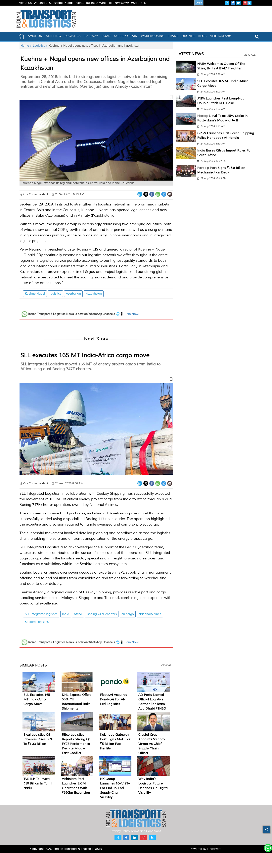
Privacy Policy (120, 831)
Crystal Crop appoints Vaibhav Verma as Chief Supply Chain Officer (151, 744)
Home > (27, 46)
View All (167, 665)
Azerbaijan (73, 294)
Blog (202, 36)
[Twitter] (145, 194)
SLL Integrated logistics (41, 614)
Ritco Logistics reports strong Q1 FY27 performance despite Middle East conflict (76, 744)
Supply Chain (125, 36)
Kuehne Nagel (35, 294)
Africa (78, 614)
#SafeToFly (139, 3)
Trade (173, 36)
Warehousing (152, 36)
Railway (91, 36)
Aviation (35, 36)
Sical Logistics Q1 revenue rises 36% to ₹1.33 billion (38, 739)
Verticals (218, 36)
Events (79, 3)
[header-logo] (46, 19)
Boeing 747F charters (102, 614)
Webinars (40, 3)
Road (106, 36)
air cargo (127, 614)
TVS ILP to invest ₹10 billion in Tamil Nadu (37, 783)
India (65, 614)
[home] (21, 36)
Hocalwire (214, 849)
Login (199, 2)
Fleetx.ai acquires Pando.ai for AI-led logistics (113, 699)
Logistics (73, 36)
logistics (55, 294)
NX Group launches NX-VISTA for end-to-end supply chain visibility (115, 788)
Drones (188, 36)
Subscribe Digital (61, 3)
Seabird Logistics (37, 622)
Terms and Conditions (146, 831)
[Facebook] (151, 194)
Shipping (53, 36)
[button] (96, 97)
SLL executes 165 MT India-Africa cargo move (85, 355)
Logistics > (41, 46)
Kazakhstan (94, 294)
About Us (25, 3)
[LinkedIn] (139, 194)
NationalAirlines (150, 614)
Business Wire (96, 3)
